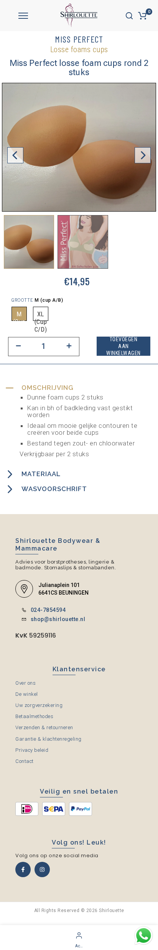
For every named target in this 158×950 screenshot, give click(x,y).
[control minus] (18, 346)
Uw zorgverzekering (39, 705)
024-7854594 (48, 610)
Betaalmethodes (34, 716)
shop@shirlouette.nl (58, 619)
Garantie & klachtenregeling (48, 739)
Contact (24, 761)
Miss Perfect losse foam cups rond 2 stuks (79, 68)
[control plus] (69, 346)
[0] (142, 16)
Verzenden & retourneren (44, 727)
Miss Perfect (79, 38)
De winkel (26, 694)
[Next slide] (143, 155)
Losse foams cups (79, 49)
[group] (29, 242)
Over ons (25, 683)
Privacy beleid (31, 750)
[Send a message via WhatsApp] (143, 935)
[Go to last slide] (15, 155)
